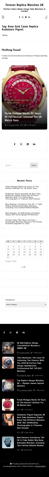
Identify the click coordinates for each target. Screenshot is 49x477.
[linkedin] (26, 17)
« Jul (23, 267)
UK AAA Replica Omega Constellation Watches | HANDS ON (28, 345)
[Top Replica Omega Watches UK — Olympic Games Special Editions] (8, 386)
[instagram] (22, 17)
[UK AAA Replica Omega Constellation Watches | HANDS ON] (8, 348)
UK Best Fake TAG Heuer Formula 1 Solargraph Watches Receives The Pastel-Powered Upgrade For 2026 (23, 221)
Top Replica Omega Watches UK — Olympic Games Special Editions (30, 383)
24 (8, 255)
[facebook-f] (19, 17)
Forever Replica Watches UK (25, 5)
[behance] (29, 17)
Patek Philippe (13, 103)
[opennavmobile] (46, 17)
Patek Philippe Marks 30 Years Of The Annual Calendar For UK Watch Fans (23, 117)
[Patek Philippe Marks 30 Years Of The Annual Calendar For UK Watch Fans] (8, 405)
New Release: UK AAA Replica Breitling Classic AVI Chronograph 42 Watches (22, 214)
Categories (10, 300)
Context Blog (40, 466)
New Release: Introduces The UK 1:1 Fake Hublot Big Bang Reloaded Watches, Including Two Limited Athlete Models (23, 206)
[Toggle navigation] (3, 17)
